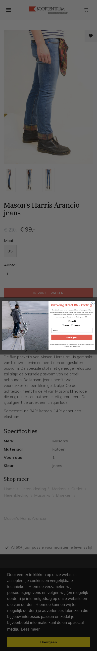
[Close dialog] (92, 303)
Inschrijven (71, 337)
